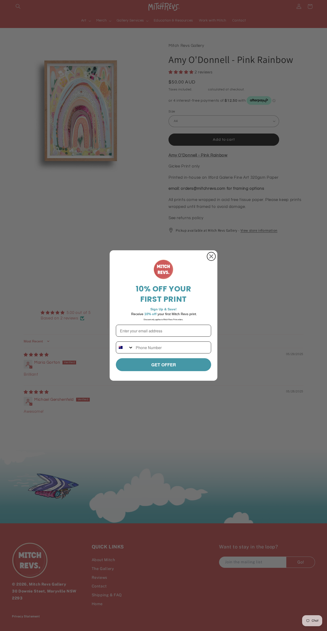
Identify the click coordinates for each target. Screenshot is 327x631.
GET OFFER (163, 365)
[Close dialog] (211, 256)
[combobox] (124, 347)
